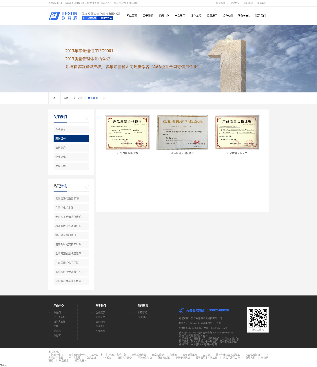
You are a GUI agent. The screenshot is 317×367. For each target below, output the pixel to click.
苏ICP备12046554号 (189, 332)
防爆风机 (250, 357)
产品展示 (180, 15)
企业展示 (60, 129)
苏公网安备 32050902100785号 (216, 332)
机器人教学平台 (117, 354)
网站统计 (4, 365)
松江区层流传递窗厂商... (69, 226)
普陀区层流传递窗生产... (69, 272)
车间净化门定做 (64, 207)
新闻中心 (164, 15)
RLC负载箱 (75, 357)
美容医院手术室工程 (206, 357)
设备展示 (212, 15)
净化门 (57, 312)
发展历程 (60, 166)
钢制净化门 (199, 338)
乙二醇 (206, 354)
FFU (56, 326)
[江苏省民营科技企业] (182, 132)
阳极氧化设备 (124, 357)
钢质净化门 (214, 338)
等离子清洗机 (183, 357)
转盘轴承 (64, 360)
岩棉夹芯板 (228, 338)
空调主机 (91, 357)
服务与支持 (244, 15)
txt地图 (213, 344)
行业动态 (142, 317)
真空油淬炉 (158, 354)
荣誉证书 (93, 98)
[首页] (54, 98)
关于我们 (148, 15)
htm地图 (204, 344)
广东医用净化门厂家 (67, 262)
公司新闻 (142, 312)
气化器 (173, 354)
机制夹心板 (59, 321)
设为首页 (234, 3)
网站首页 (132, 15)
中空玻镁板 (211, 341)
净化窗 (57, 335)
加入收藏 (248, 3)
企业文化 (60, 157)
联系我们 (262, 3)
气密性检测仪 (253, 354)
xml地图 (195, 344)
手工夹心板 (59, 317)
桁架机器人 (80, 360)
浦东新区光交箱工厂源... (69, 244)
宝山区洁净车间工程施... (69, 281)
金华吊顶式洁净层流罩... (69, 253)
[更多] (87, 118)
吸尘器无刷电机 (77, 354)
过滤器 (57, 330)
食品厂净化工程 (231, 357)
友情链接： (54, 351)
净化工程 (196, 15)
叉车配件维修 (190, 354)
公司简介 (60, 147)
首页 (66, 98)
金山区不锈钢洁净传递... (69, 217)
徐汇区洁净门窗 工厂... (68, 235)
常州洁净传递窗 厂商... (68, 198)
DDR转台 (107, 357)
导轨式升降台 (139, 354)
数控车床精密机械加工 (228, 354)
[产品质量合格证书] (127, 132)
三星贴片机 (97, 354)
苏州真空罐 (164, 357)
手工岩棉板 (197, 341)
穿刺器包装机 (145, 357)
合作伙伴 (228, 15)
